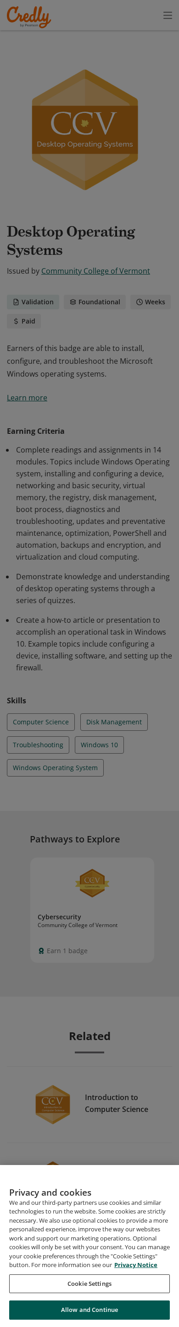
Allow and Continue (89, 1309)
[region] (89, 1246)
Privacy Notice (135, 1265)
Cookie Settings (89, 1283)
